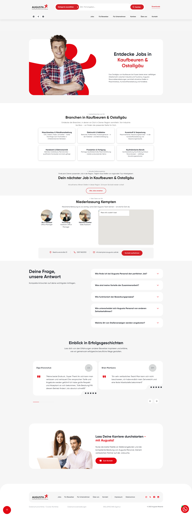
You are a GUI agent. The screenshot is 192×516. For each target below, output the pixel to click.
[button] (156, 7)
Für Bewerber (103, 16)
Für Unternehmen (119, 16)
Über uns (144, 16)
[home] (40, 7)
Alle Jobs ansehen (96, 191)
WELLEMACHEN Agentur (112, 507)
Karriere (133, 16)
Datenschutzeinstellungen (77, 507)
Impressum (118, 497)
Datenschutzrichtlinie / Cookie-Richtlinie (43, 507)
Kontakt (155, 16)
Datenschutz (130, 497)
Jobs (92, 16)
